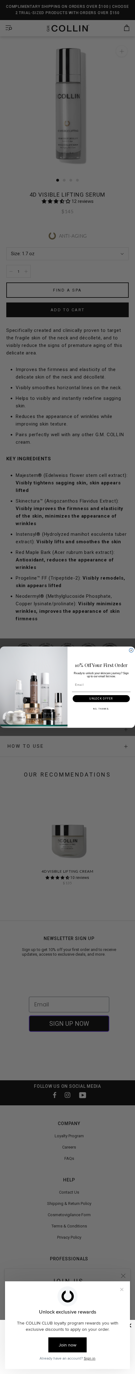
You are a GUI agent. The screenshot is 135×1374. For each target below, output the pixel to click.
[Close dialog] (131, 650)
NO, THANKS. (101, 709)
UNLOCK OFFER (101, 698)
